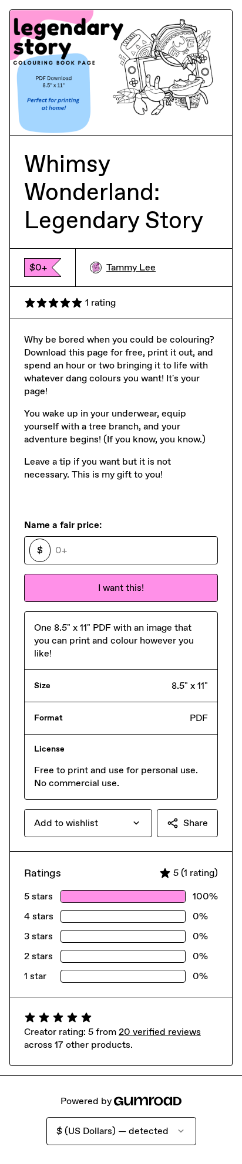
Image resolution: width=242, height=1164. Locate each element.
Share (195, 822)
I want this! (121, 587)
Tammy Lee (131, 267)
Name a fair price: (63, 524)
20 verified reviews (160, 1031)
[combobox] (88, 823)
